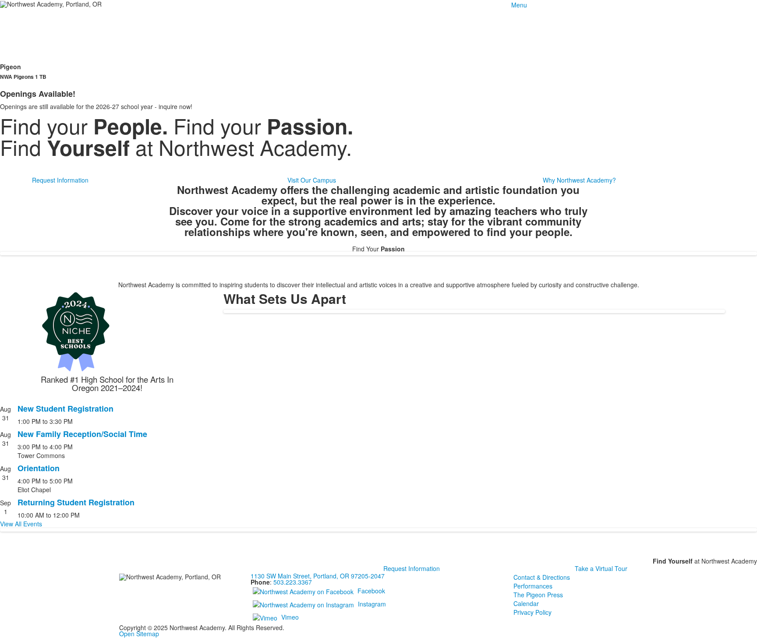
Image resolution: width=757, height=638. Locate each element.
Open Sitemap (139, 633)
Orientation (39, 468)
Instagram (372, 603)
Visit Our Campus (311, 180)
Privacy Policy (532, 612)
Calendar (526, 603)
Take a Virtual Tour (601, 568)
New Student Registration (65, 408)
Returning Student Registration (76, 502)
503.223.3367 (292, 582)
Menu (519, 4)
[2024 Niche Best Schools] (107, 331)
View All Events (21, 523)
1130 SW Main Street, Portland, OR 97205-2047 (318, 575)
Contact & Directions (541, 577)
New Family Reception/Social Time (82, 434)
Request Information (60, 180)
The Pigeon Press (538, 594)
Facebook (371, 590)
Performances (532, 586)
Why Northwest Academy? (579, 180)
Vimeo (290, 617)
